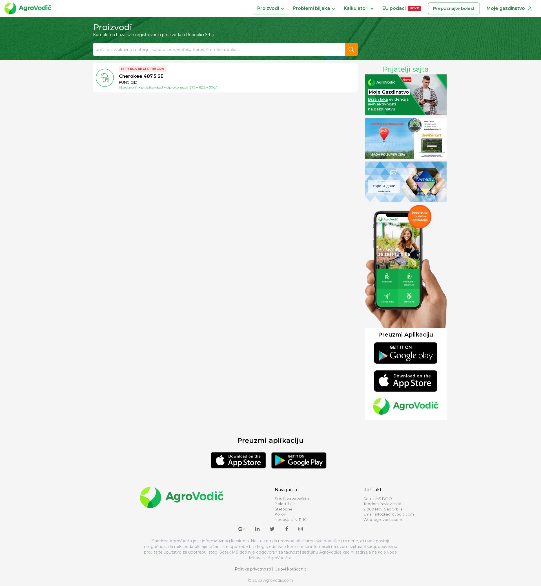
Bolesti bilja (285, 503)
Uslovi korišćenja (290, 569)
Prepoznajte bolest (454, 8)
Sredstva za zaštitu (292, 498)
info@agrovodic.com (394, 514)
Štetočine (283, 509)
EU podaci (400, 8)
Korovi (281, 514)
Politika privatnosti (253, 569)
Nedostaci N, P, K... (291, 519)
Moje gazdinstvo (506, 8)
